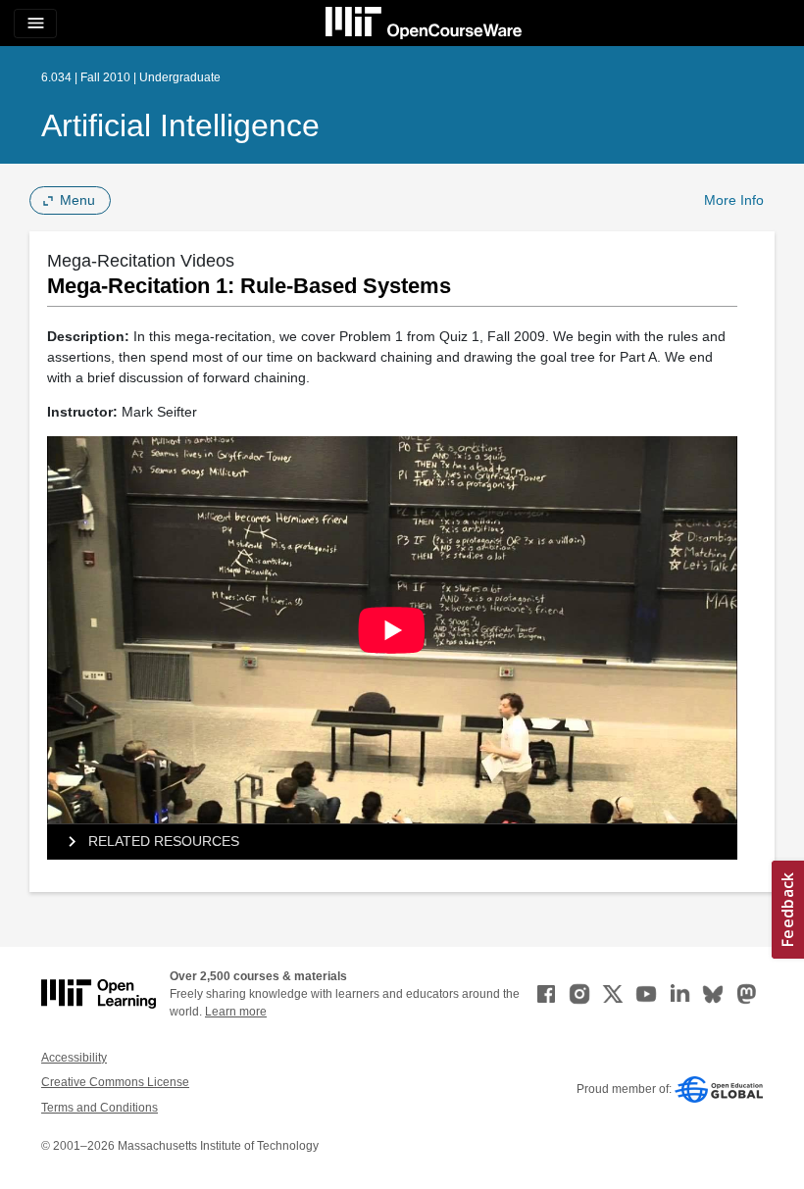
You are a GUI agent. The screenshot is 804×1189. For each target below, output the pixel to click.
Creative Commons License (115, 1082)
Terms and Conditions (99, 1108)
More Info (734, 200)
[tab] (392, 842)
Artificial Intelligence (180, 125)
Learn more (236, 1011)
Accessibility (74, 1058)
